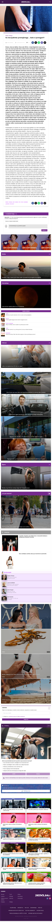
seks (14, 202)
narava (16, 202)
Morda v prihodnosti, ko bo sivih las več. (12, 766)
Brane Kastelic (10, 42)
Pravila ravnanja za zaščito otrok (18, 913)
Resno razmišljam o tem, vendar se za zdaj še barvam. (16, 764)
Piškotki (40, 907)
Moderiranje (33, 907)
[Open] (6, 2)
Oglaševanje (13, 907)
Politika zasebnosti (30, 910)
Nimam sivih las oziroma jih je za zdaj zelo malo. (14, 770)
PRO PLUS (27, 907)
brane (7, 202)
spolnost (12, 203)
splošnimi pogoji (12, 716)
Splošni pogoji (40, 910)
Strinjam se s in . (14, 716)
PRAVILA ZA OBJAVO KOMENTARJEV (11, 221)
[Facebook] (32, 42)
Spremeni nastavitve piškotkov (16, 910)
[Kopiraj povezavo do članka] (45, 42)
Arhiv (49, 725)
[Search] (50, 2)
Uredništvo (20, 907)
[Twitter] (35, 42)
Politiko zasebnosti (21, 716)
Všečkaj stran (27, 791)
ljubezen (7, 203)
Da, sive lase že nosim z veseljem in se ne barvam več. (16, 762)
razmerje (26, 202)
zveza (22, 202)
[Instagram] (50, 898)
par (19, 202)
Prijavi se (44, 230)
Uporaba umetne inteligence (35, 913)
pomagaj (10, 202)
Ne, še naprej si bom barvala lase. (11, 768)
